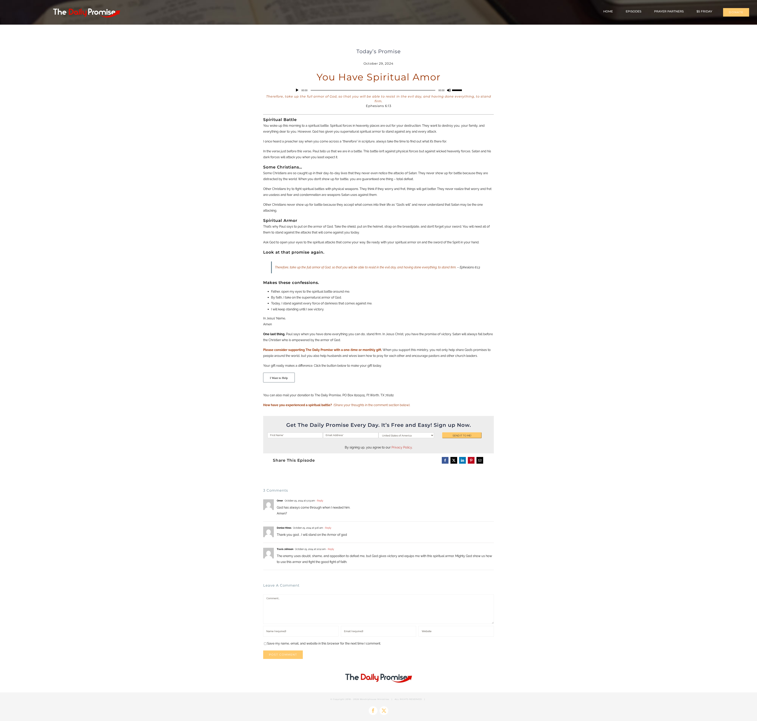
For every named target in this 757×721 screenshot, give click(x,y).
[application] (378, 90)
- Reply (319, 500)
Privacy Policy (402, 447)
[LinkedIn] (462, 460)
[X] (453, 460)
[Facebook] (445, 460)
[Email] (479, 460)
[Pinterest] (471, 460)
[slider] (457, 89)
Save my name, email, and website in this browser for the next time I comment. (324, 643)
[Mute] (449, 90)
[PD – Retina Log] (86, 7)
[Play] (297, 90)
